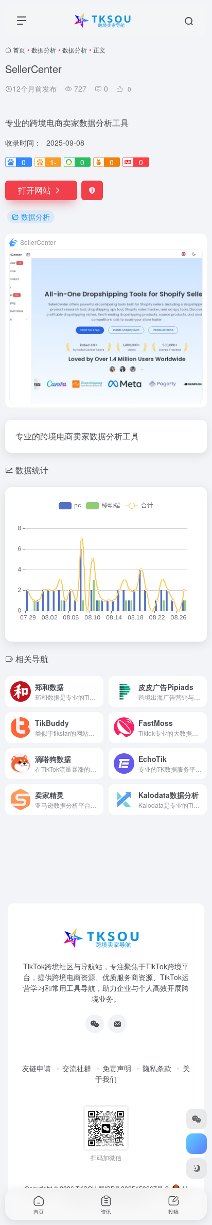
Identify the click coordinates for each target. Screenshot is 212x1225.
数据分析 (43, 49)
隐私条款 (157, 1068)
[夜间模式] (196, 1168)
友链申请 (36, 1068)
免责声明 (116, 1068)
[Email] (117, 1024)
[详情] (98, 691)
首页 (19, 49)
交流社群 (76, 1068)
